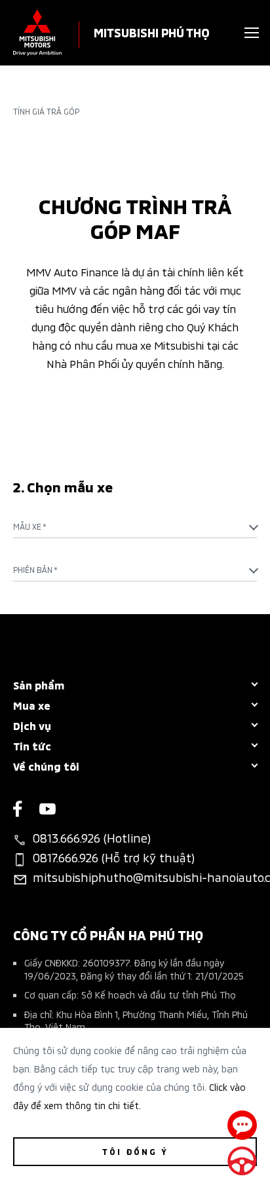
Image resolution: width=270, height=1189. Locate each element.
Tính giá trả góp (46, 111)
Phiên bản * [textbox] (35, 569)
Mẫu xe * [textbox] (30, 526)
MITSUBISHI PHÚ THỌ (152, 32)
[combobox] (135, 526)
